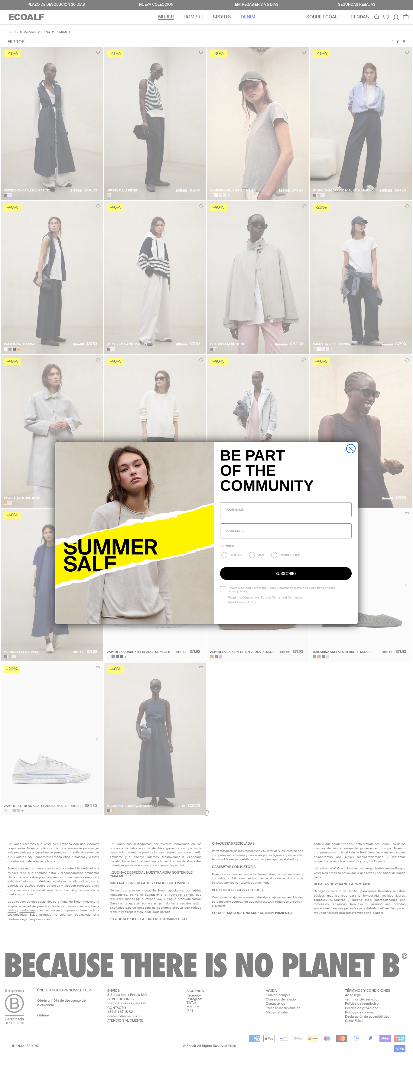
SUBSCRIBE (286, 573)
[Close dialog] (350, 448)
